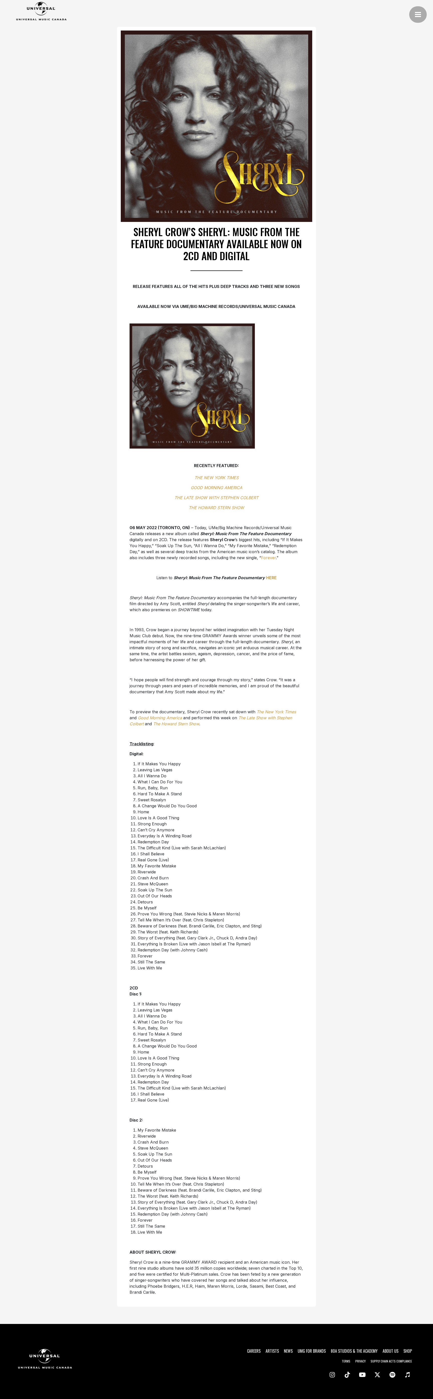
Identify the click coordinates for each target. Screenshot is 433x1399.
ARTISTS (272, 1351)
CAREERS (254, 1351)
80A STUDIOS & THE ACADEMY (354, 1351)
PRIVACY (360, 1361)
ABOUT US (390, 1351)
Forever (268, 557)
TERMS (346, 1361)
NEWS (288, 1351)
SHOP (407, 1351)
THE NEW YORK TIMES (216, 477)
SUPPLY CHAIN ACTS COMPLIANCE (391, 1361)
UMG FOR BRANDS (312, 1351)
